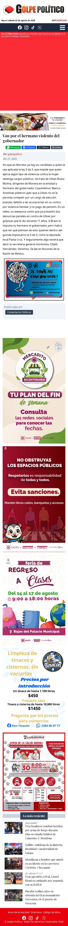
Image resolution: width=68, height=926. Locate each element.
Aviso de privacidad (19, 912)
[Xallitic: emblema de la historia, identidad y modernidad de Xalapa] (13, 849)
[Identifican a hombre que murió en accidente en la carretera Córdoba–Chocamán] (13, 864)
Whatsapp (14, 147)
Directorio (36, 912)
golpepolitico (15, 154)
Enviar (58, 147)
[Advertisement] (34, 74)
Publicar (45, 147)
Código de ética (51, 912)
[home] (34, 9)
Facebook (30, 147)
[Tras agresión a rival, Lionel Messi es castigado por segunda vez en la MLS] (13, 878)
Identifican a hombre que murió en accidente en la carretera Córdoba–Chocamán (33, 35)
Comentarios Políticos (19, 312)
